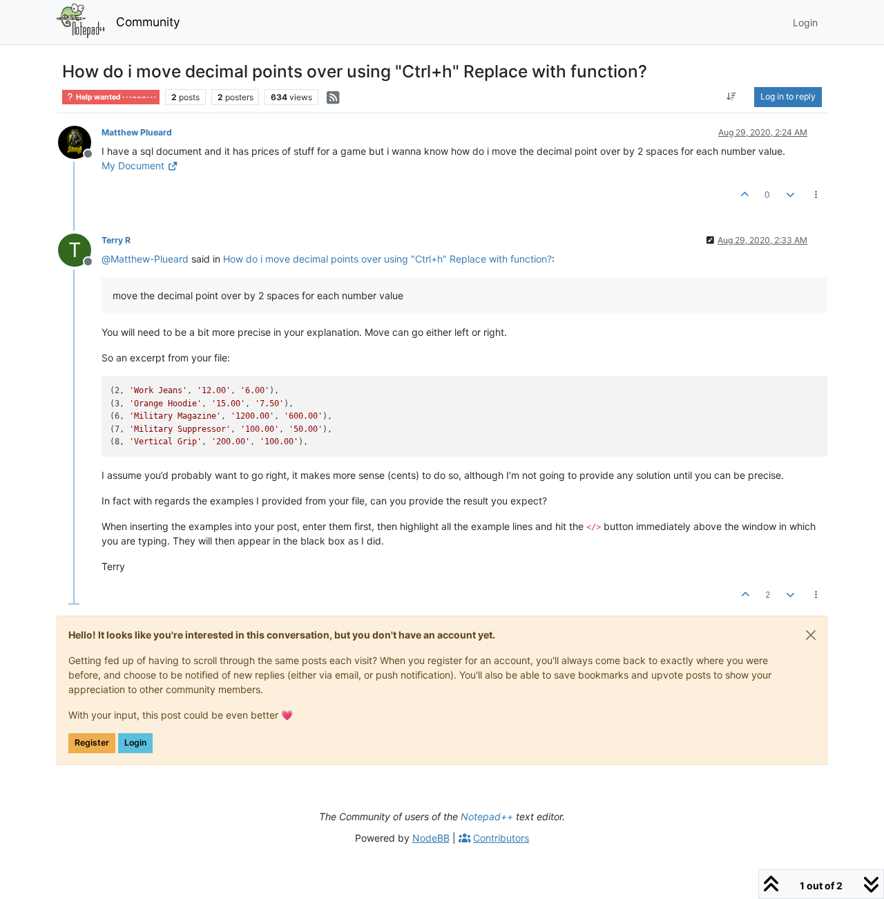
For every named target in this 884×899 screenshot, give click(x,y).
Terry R (116, 240)
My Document (133, 165)
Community (148, 22)
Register (92, 742)
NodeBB (431, 838)
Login (135, 742)
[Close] (811, 635)
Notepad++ (487, 816)
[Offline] (80, 141)
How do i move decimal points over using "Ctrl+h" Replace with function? (387, 259)
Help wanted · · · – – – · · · (115, 97)
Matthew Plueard (137, 132)
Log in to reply (788, 96)
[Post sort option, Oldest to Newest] (731, 96)
